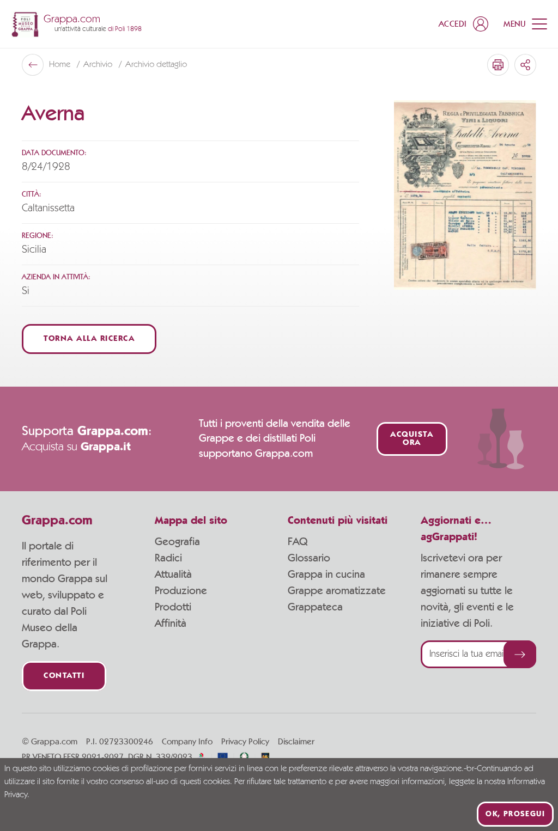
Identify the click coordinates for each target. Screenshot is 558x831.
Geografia (177, 541)
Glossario (309, 558)
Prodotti (173, 607)
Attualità (173, 574)
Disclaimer (296, 741)
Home (60, 64)
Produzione (181, 590)
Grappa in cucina (326, 574)
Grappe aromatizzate (337, 590)
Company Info (187, 741)
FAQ (297, 541)
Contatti (64, 676)
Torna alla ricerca (89, 339)
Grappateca (315, 607)
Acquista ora (411, 439)
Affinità (170, 623)
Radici (168, 558)
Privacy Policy (245, 741)
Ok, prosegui (515, 814)
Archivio (98, 64)
